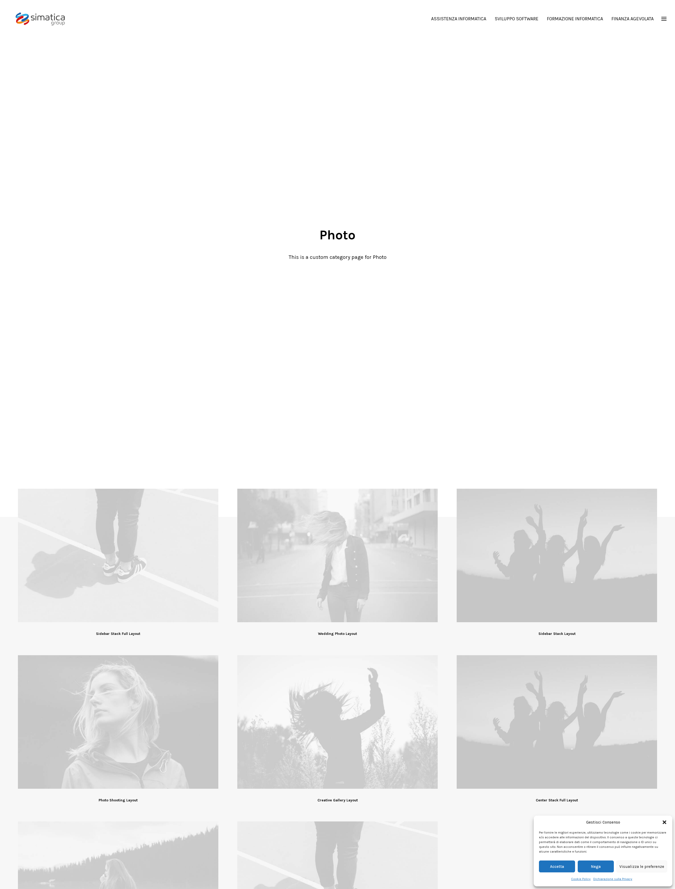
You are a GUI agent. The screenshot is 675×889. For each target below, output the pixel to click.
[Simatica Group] (40, 18)
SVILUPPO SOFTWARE (516, 19)
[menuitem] (460, 18)
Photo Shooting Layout (118, 800)
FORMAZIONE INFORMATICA (575, 19)
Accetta (557, 866)
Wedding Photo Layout (337, 633)
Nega (596, 866)
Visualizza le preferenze (641, 866)
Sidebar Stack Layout (557, 633)
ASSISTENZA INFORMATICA (458, 19)
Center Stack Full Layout (557, 800)
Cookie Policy (581, 879)
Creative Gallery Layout (337, 800)
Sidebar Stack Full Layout (118, 633)
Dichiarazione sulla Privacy (612, 879)
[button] (664, 822)
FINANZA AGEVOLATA (632, 19)
